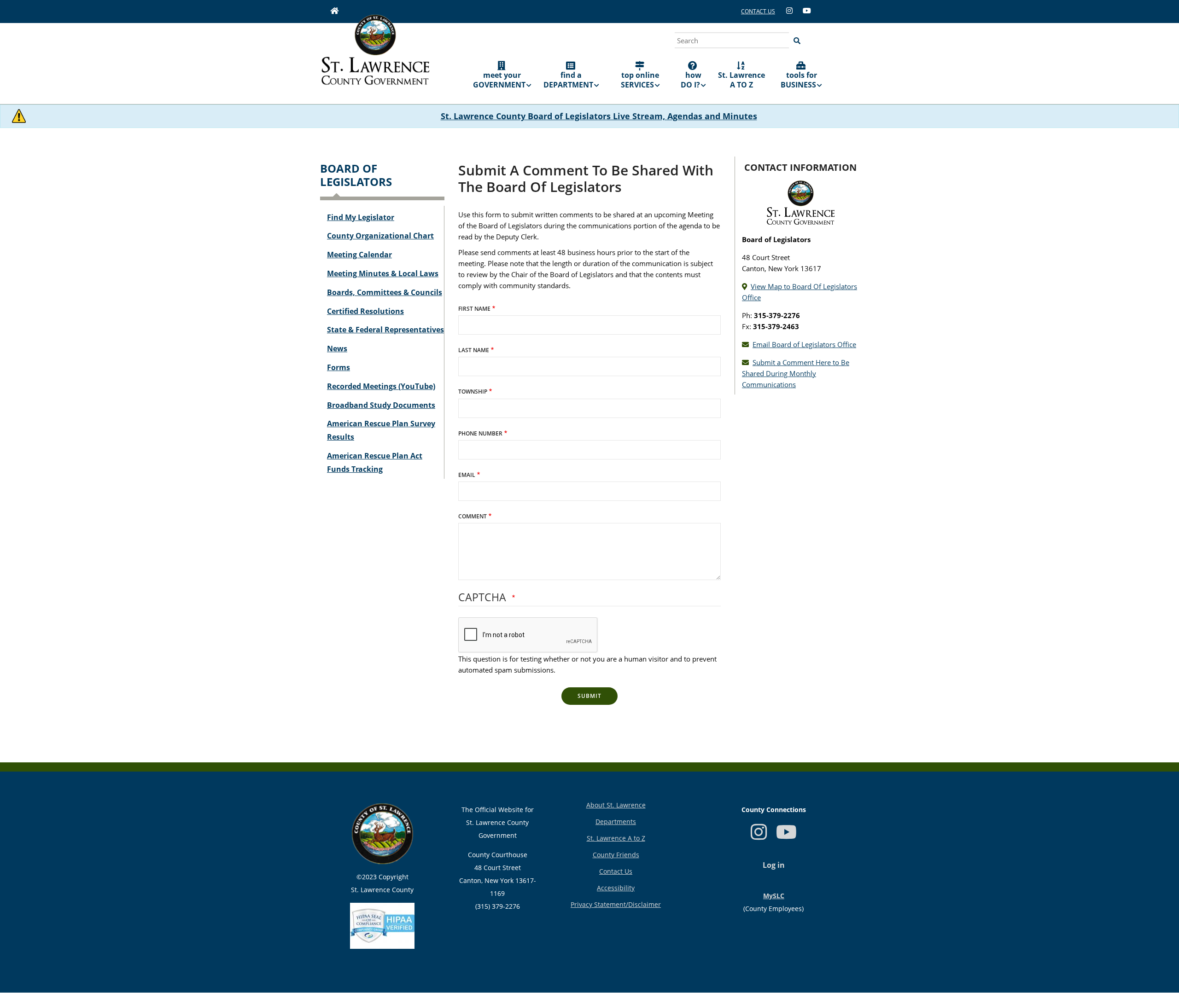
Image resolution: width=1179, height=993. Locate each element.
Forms (338, 367)
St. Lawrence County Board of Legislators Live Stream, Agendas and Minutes (599, 116)
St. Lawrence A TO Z (741, 80)
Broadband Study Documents (381, 405)
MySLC (773, 895)
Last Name (473, 350)
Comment (472, 516)
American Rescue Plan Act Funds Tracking (374, 462)
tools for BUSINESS (799, 80)
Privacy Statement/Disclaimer (616, 904)
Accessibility (616, 887)
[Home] (375, 56)
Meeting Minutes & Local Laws (382, 273)
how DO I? (691, 80)
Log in (774, 865)
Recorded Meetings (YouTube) (381, 386)
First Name (474, 309)
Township (472, 391)
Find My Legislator (360, 217)
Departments (615, 821)
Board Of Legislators (356, 175)
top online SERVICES (640, 80)
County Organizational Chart (380, 236)
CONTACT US (758, 11)
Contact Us (615, 871)
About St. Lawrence (616, 805)
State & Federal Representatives (385, 330)
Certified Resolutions (365, 311)
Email (466, 475)
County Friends (616, 854)
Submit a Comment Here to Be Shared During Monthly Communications (795, 373)
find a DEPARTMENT (568, 80)
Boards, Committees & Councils (384, 292)
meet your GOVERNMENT (499, 80)
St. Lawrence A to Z (616, 838)
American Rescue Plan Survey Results (381, 430)
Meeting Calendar (359, 255)
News (337, 348)
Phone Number (480, 433)
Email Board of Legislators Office (804, 344)
